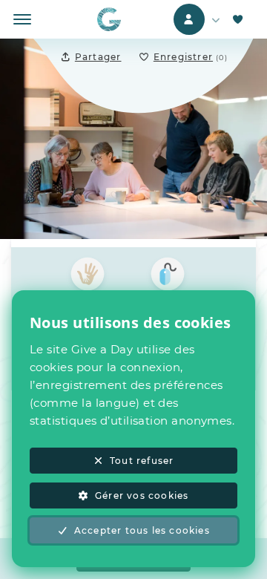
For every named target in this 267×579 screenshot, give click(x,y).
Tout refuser (142, 460)
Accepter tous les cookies (142, 530)
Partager (98, 56)
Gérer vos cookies (141, 495)
